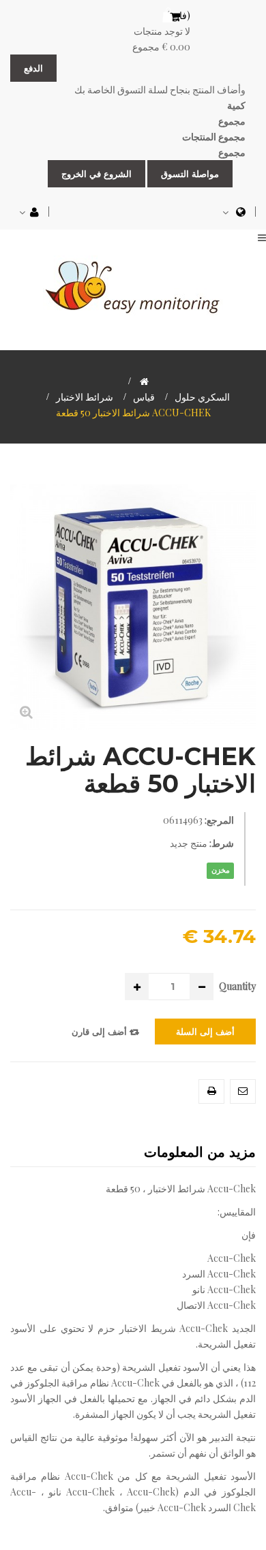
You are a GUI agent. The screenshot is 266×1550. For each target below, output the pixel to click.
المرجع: (219, 819)
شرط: (221, 843)
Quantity (237, 986)
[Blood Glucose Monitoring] (133, 284)
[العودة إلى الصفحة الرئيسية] (144, 381)
